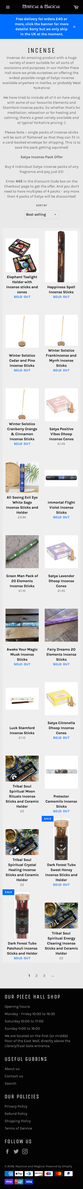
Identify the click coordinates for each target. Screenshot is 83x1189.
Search (10, 1083)
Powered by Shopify (59, 1166)
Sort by (41, 205)
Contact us (14, 1076)
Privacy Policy (16, 1106)
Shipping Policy (18, 1121)
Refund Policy (16, 1113)
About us (12, 1069)
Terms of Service (18, 1128)
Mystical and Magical (30, 1166)
